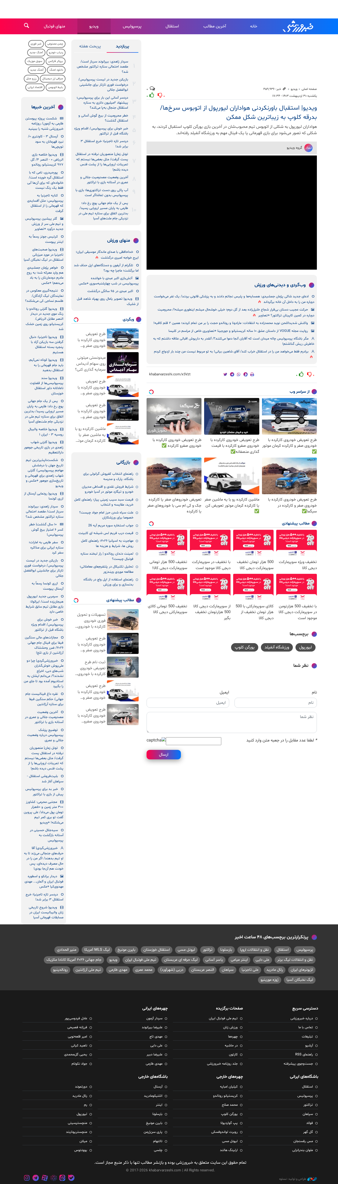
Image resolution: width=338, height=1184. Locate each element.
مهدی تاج (155, 1036)
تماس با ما (305, 1027)
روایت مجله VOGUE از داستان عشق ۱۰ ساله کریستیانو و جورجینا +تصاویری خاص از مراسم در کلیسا (238, 331)
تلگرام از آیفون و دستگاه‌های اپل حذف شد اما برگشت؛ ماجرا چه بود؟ (106, 268)
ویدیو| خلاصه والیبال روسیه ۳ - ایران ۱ (45, 432)
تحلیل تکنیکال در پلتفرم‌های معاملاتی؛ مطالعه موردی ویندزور (106, 569)
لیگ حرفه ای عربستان (181, 959)
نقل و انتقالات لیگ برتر (295, 959)
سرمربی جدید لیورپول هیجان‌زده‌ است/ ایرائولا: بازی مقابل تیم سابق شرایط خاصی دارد (44, 604)
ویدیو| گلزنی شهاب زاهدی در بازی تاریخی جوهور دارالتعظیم (43, 447)
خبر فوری (36, 44)
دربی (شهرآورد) (171, 969)
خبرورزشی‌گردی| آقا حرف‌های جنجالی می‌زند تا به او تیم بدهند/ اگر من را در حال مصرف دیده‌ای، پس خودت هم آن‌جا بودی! (43, 858)
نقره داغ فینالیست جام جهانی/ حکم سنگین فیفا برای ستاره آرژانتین (44, 699)
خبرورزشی (298, 26)
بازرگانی (123, 462)
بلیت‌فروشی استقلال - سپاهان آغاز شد (45, 779)
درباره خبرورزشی (301, 1018)
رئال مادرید (274, 969)
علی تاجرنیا (250, 969)
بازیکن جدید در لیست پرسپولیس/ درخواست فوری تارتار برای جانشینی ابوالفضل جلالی (103, 84)
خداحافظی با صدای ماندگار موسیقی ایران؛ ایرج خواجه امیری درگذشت (107, 255)
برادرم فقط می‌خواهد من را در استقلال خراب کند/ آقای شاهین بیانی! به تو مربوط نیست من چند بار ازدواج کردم (231, 351)
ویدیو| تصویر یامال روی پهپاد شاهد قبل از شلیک (108, 301)
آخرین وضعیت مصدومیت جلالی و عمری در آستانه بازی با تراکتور (104, 180)
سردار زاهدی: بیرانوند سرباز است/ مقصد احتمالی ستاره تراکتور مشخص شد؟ (102, 66)
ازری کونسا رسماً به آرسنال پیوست (47, 586)
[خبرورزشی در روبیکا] (53, 1178)
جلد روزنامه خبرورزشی (222, 1063)
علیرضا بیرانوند (152, 1027)
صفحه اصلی (309, 89)
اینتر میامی (239, 959)
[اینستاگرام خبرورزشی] (26, 1178)
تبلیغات (307, 1036)
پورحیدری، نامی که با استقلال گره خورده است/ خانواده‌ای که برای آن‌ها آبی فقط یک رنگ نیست (45, 180)
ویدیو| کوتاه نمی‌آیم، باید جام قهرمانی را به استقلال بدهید (46, 365)
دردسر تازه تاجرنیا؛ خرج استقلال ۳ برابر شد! (104, 144)
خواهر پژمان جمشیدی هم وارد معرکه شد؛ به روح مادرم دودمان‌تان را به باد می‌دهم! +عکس (45, 275)
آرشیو (309, 1045)
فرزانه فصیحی (77, 1027)
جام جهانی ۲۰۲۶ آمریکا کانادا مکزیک (73, 959)
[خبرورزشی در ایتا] (62, 1178)
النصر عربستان (202, 969)
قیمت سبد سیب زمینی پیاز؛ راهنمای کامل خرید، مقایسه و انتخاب (103, 502)
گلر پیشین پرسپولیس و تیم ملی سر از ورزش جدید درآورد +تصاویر (44, 223)
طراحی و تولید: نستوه (292, 1179)
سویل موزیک (34, 61)
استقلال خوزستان (156, 949)
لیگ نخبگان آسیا (300, 979)
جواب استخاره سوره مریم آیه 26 (110, 525)
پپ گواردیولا (229, 1123)
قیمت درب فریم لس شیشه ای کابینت (105, 533)
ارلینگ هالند (229, 1150)
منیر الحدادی (66, 949)
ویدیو (93, 26)
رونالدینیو (60, 969)
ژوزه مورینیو (270, 979)
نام (314, 692)
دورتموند (81, 1086)
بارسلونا (226, 949)
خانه (253, 26)
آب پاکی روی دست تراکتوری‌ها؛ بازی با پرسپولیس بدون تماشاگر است (102, 193)
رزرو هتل (31, 79)
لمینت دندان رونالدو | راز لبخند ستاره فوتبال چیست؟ (107, 556)
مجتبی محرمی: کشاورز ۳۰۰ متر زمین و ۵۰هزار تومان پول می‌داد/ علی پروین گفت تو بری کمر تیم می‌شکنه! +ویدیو (43, 812)
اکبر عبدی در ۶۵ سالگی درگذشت (110, 291)
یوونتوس (80, 1150)
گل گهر (308, 1132)
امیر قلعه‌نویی (77, 1036)
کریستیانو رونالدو (225, 1096)
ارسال (163, 755)
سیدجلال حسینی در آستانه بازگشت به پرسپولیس (46, 835)
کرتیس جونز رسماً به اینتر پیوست (46, 239)
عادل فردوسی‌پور (76, 1018)
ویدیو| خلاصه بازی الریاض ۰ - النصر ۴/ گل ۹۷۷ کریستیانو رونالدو (47, 159)
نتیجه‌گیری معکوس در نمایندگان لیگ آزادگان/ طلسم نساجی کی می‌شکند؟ (44, 295)
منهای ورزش (118, 240)
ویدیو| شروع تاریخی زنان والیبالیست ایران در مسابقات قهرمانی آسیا (46, 912)
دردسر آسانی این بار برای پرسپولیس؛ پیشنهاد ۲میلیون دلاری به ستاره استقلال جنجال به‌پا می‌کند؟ (102, 102)
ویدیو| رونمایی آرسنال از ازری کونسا (43, 496)
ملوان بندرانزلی (302, 1150)
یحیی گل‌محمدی (75, 1054)
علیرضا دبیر (154, 1054)
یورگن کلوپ (245, 647)
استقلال (172, 26)
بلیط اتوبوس (55, 87)
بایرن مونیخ (126, 949)
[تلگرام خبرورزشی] (35, 1178)
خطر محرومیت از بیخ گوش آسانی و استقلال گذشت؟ (103, 118)
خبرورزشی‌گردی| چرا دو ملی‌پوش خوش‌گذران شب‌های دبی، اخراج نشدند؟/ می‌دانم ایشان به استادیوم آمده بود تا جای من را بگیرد (43, 673)
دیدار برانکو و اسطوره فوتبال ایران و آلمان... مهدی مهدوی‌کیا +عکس (44, 881)
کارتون (233, 1054)
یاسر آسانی (214, 959)
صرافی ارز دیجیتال (52, 79)
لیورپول (305, 647)
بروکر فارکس (55, 61)
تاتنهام (157, 1141)
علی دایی (262, 959)
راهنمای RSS (304, 1054)
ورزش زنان (230, 1027)
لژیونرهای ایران (302, 969)
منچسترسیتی (77, 1123)
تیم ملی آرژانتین (88, 969)
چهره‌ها (233, 1036)
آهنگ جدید (36, 53)
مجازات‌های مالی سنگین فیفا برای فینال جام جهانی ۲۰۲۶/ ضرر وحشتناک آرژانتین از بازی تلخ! (44, 645)
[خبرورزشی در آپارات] (44, 1178)
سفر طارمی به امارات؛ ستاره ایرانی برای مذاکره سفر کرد (46, 547)
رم (85, 1105)
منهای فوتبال (54, 26)
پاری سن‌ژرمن (153, 1132)
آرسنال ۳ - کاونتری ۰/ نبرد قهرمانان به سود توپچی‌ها (45, 141)
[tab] (122, 47)
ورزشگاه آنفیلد (277, 647)
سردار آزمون (154, 1018)
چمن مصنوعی (55, 44)
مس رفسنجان (303, 1141)
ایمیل (224, 692)
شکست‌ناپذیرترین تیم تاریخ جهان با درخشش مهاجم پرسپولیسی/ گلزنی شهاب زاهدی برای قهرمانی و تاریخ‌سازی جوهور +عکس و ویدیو (44, 473)
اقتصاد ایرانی (35, 87)
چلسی (158, 1150)
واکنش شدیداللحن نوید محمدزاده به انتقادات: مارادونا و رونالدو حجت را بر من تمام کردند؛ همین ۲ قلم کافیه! (230, 323)
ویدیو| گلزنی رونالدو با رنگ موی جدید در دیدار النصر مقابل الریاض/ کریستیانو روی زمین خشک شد (44, 319)
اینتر (159, 1105)
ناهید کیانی (79, 1045)
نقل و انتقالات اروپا (254, 949)
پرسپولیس (132, 26)
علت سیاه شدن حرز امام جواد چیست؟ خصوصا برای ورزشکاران (106, 515)
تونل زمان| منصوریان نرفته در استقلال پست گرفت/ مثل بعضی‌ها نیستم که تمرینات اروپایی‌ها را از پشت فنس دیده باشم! (102, 162)
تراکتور (207, 949)
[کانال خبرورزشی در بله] (71, 1178)
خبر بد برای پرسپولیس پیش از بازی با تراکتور (44, 792)
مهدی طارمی (118, 969)
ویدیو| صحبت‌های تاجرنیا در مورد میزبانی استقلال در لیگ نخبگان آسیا (43, 254)
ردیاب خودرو (56, 53)
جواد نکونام (79, 1063)
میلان (83, 1141)
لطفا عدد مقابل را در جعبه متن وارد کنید (281, 740)
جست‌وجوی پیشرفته (298, 1063)
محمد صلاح (230, 1105)
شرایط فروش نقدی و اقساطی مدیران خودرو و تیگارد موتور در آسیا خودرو (107, 489)
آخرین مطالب (214, 26)
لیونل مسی (186, 949)
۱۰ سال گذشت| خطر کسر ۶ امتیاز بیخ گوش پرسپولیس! (46, 529)
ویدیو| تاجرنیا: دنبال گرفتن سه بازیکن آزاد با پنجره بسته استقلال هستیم (46, 345)
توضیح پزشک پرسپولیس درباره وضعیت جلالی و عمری (45, 735)
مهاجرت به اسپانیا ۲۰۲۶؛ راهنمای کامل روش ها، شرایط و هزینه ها (107, 543)
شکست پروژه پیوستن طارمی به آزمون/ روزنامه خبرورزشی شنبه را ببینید (44, 123)
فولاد (309, 1123)
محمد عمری (143, 969)
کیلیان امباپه (229, 1086)
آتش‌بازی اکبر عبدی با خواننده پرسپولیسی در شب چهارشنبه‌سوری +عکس (109, 281)
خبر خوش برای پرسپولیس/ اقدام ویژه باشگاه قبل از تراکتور (101, 131)
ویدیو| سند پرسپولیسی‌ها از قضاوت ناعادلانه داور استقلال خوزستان (46, 386)
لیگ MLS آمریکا (97, 949)
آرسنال (158, 1086)
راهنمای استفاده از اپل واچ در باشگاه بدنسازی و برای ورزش (108, 582)
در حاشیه (231, 1045)
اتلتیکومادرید (153, 1096)
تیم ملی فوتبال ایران (140, 959)
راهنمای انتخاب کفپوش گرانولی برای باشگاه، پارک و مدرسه (108, 476)
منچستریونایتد (76, 1132)
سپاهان (228, 969)
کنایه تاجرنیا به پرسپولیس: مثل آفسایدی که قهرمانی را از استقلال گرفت (45, 203)
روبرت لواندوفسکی (224, 1132)
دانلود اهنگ (56, 70)
